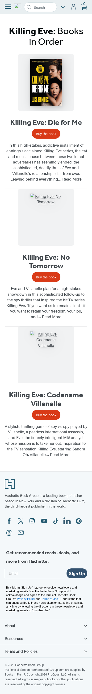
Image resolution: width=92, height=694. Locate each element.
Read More (72, 179)
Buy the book (46, 133)
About (10, 625)
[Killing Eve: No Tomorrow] (46, 217)
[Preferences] (63, 7)
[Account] (74, 7)
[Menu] (8, 7)
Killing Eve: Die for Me (46, 122)
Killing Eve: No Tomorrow (46, 261)
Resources (14, 638)
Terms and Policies (21, 651)
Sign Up (77, 573)
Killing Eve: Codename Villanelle (46, 399)
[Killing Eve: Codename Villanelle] (46, 355)
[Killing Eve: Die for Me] (46, 82)
